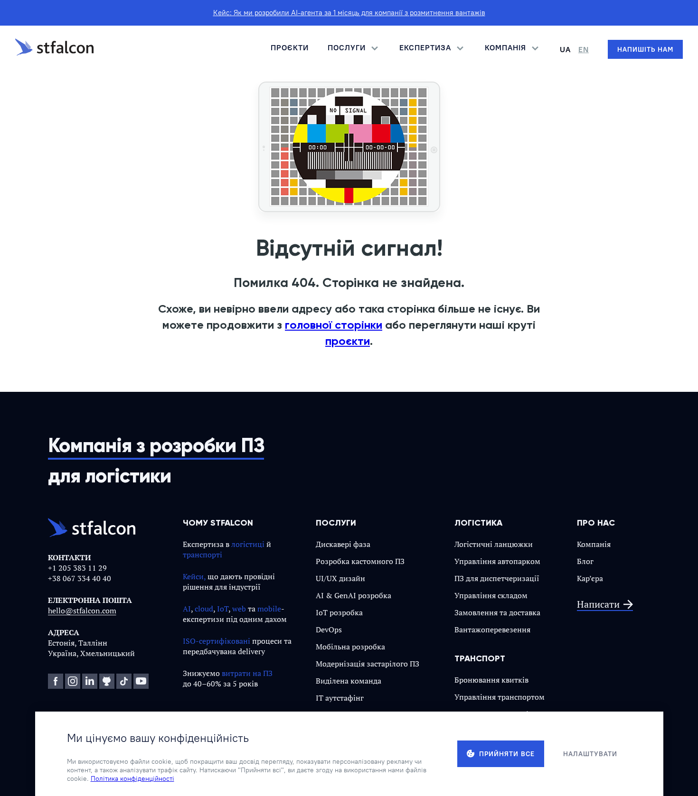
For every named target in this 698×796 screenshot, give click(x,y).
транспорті (202, 554)
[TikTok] (124, 681)
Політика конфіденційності (132, 778)
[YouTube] (141, 681)
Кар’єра (590, 578)
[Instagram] (72, 681)
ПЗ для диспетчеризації (496, 578)
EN (583, 49)
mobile (269, 608)
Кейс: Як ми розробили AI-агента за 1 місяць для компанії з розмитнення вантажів (349, 12)
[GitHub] (106, 681)
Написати (598, 605)
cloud (204, 608)
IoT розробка (339, 612)
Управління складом (491, 595)
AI (187, 608)
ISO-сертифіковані (216, 641)
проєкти (347, 341)
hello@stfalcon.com (82, 610)
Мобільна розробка (350, 646)
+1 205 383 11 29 (77, 568)
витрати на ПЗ (247, 673)
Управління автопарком (497, 561)
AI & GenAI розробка (353, 595)
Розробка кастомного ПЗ (360, 561)
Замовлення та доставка (497, 612)
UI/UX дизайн (340, 578)
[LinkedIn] (89, 681)
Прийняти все (507, 754)
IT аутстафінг (340, 698)
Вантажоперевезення (492, 629)
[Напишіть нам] (645, 49)
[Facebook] (55, 681)
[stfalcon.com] (54, 49)
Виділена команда (348, 681)
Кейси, (194, 576)
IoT (222, 608)
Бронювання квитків (491, 680)
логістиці (247, 544)
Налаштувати (590, 754)
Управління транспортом (499, 697)
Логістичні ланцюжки (493, 544)
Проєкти (290, 47)
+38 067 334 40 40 (79, 578)
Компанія (594, 544)
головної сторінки (333, 325)
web (239, 608)
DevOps (329, 629)
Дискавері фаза (343, 544)
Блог (585, 561)
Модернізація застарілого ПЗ (367, 663)
